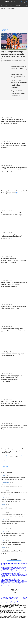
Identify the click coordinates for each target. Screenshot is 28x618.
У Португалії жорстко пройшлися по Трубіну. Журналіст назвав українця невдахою (13, 145)
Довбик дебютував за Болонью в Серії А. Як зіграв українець (14, 192)
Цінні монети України (8, 580)
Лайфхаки (3, 578)
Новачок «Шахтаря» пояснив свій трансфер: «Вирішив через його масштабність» (12, 451)
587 (4, 460)
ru (21, 1)
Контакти (20, 597)
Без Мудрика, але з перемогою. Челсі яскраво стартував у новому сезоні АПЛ (19, 93)
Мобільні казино (9, 583)
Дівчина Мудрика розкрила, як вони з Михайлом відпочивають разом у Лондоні (14, 427)
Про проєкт (24, 598)
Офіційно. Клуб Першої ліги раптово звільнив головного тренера (13, 307)
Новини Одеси (19, 563)
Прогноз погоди (8, 564)
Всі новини (4, 5)
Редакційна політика (11, 598)
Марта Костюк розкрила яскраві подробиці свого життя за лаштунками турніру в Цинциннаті (13, 403)
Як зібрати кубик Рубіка (13, 579)
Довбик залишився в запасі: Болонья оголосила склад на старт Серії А (13, 214)
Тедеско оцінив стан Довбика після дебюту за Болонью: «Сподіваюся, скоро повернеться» (19, 85)
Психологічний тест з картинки (13, 567)
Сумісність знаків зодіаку (7, 569)
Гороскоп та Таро (5, 566)
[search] (24, 2)
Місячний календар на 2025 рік (18, 568)
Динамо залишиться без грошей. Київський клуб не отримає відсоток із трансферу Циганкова (13, 121)
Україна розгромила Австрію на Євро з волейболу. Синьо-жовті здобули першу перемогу (14, 169)
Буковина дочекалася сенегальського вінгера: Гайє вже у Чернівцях (18, 76)
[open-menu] (2, 2)
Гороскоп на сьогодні (15, 566)
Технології (3, 574)
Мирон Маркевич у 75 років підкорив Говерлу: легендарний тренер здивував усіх (13, 236)
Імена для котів (17, 580)
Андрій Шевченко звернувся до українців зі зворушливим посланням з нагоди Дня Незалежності (11, 378)
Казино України (12, 582)
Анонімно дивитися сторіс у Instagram (14, 575)
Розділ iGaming (4, 582)
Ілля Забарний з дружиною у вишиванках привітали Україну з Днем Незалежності (12, 353)
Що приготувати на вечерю (20, 581)
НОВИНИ (13, 1)
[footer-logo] (14, 590)
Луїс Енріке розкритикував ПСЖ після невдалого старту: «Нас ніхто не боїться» (14, 330)
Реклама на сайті (16, 598)
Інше (2, 580)
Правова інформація (5, 598)
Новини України (5, 563)
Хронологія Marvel (8, 581)
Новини (14, 592)
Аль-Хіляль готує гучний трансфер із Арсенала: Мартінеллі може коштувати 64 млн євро (14, 284)
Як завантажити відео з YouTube (14, 574)
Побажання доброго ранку (12, 573)
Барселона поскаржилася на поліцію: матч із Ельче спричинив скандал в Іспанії (18, 68)
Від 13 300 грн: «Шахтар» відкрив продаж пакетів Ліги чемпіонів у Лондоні (13, 54)
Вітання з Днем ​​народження (18, 570)
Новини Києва (12, 563)
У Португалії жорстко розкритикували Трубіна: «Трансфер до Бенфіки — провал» (13, 260)
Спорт (11, 5)
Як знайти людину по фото (12, 578)
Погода (18, 5)
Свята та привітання (6, 570)
